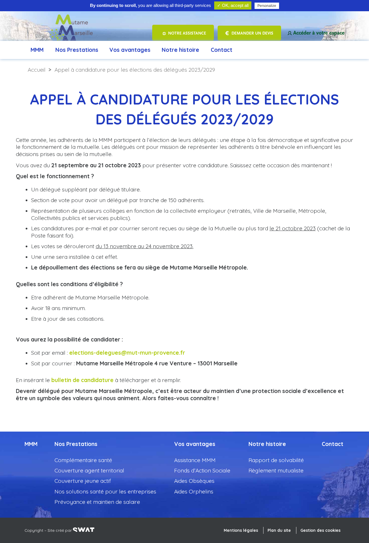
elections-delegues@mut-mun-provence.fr (127, 352)
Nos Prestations (76, 49)
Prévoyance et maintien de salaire (97, 501)
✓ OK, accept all (232, 5)
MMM (37, 49)
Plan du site (279, 530)
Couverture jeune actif (82, 480)
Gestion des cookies (320, 530)
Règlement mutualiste (276, 470)
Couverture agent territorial (89, 470)
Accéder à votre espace (318, 33)
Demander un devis (252, 33)
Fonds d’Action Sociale (202, 470)
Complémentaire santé (83, 460)
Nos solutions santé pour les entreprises (105, 491)
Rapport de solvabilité (276, 460)
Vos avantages (129, 49)
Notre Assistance (187, 33)
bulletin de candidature (82, 380)
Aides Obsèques (194, 480)
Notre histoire (180, 49)
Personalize (266, 6)
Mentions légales (241, 530)
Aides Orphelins (193, 491)
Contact (221, 49)
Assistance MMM (195, 460)
